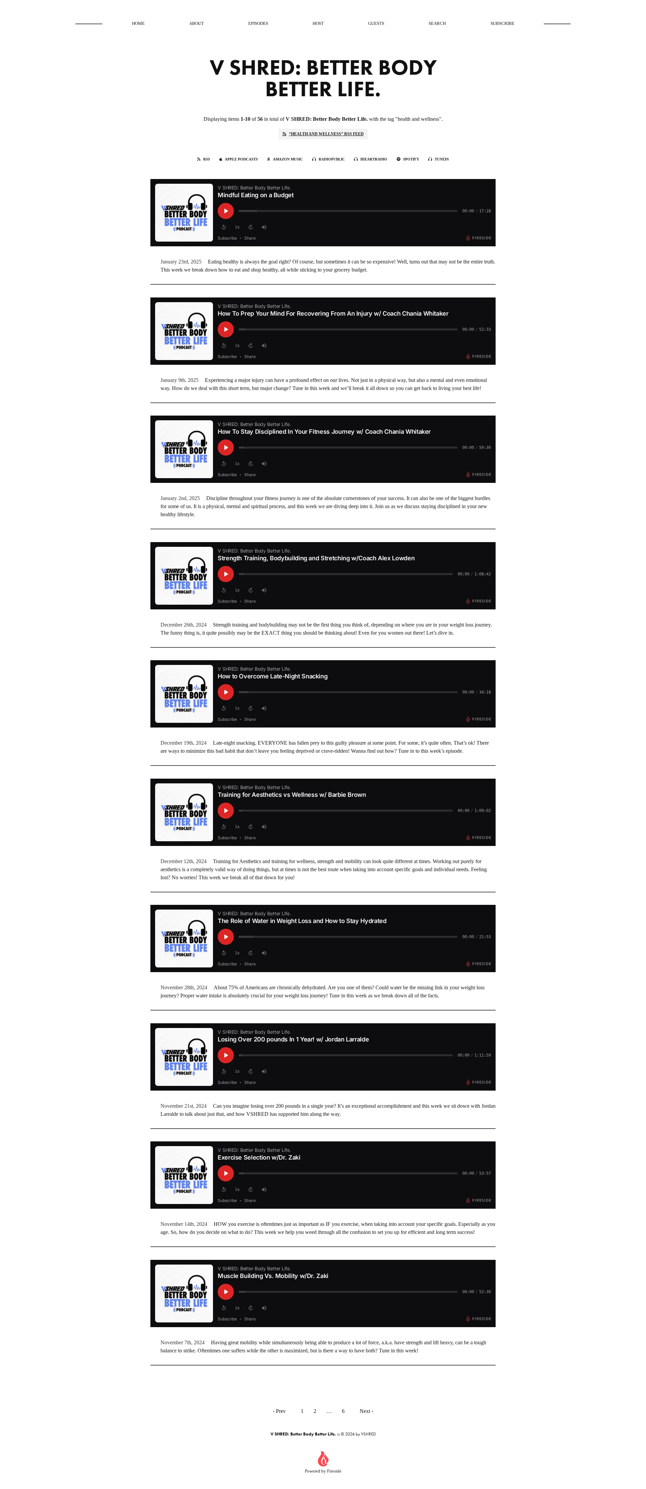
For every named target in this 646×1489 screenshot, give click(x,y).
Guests (376, 23)
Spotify (411, 159)
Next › (366, 1411)
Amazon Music (288, 159)
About (196, 23)
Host (318, 23)
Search (437, 23)
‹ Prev (279, 1411)
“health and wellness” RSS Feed (326, 134)
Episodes (258, 23)
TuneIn (442, 159)
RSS (206, 159)
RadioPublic (332, 159)
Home (138, 23)
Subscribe (502, 23)
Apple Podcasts (241, 159)
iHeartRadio (373, 159)
